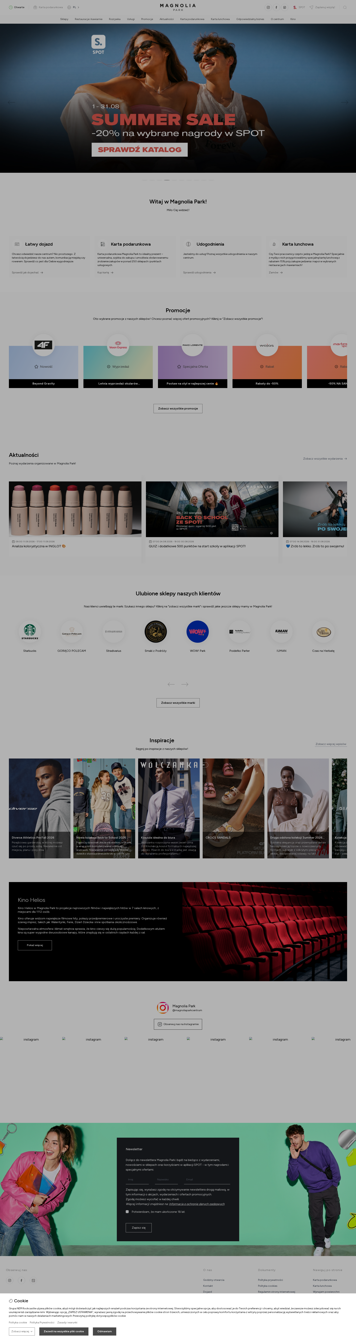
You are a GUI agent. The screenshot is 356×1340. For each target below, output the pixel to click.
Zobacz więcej (20, 1331)
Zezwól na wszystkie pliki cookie (64, 1331)
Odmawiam (104, 1331)
